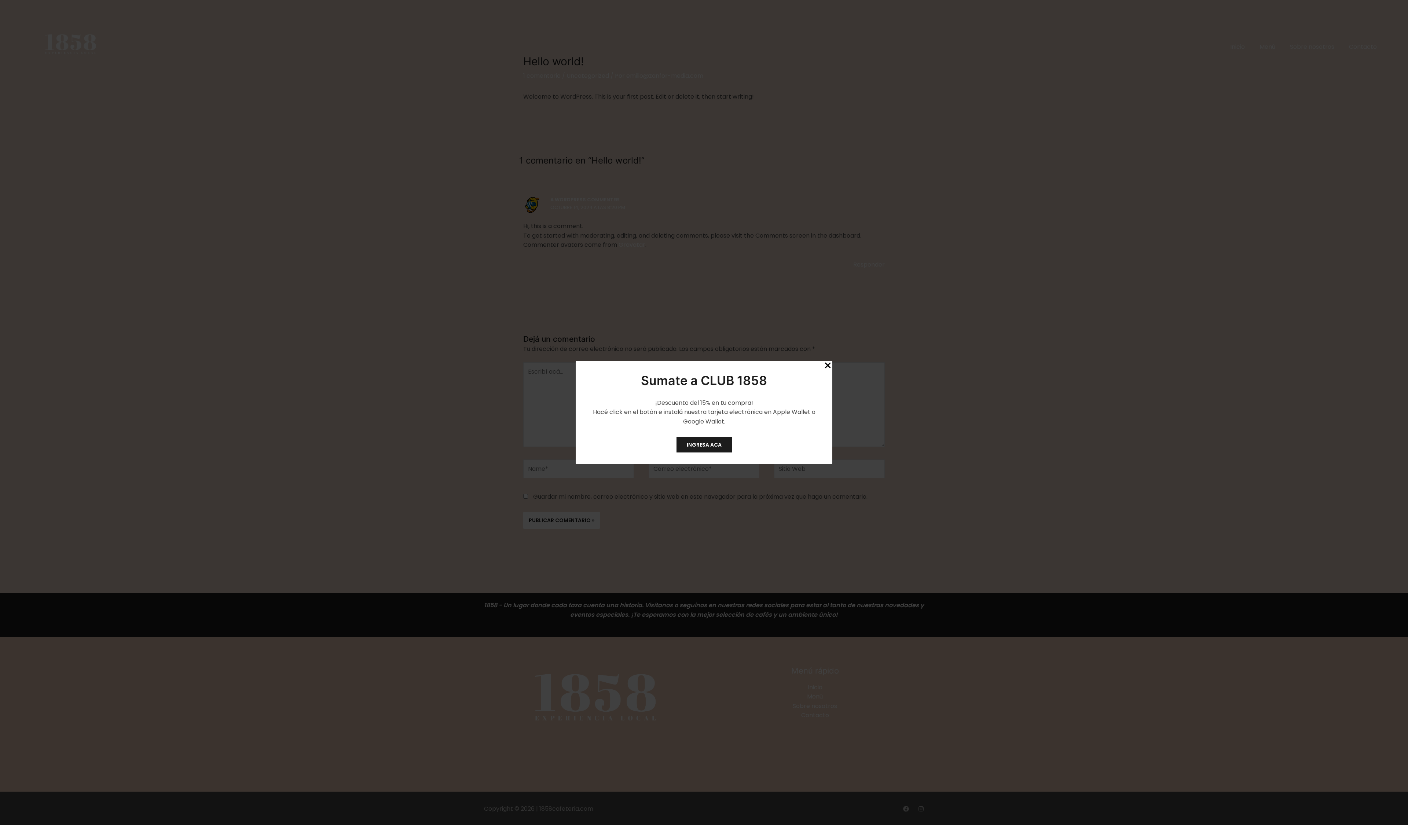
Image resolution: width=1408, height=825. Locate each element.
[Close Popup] (827, 366)
